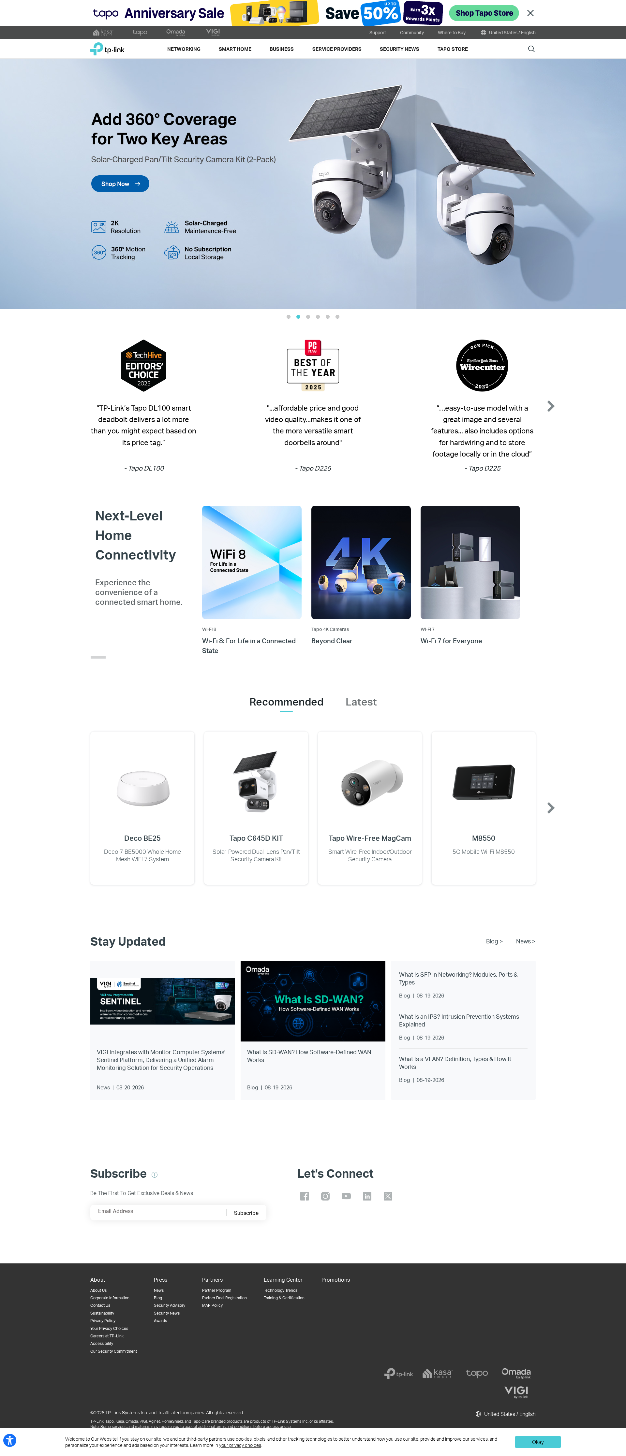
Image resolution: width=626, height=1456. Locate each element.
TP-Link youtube (346, 1196)
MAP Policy (212, 1305)
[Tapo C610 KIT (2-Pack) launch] (313, 184)
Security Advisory (169, 1305)
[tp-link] (398, 1373)
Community (412, 32)
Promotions (335, 1279)
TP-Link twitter (388, 1196)
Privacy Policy (102, 1320)
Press (160, 1279)
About (97, 1279)
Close (530, 13)
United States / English (512, 32)
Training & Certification (284, 1297)
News (159, 1290)
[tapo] (477, 1373)
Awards (160, 1320)
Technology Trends (280, 1290)
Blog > (494, 941)
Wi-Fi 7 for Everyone (451, 640)
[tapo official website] (140, 32)
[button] (24, 183)
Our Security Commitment (113, 1351)
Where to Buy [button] (452, 32)
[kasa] (437, 1373)
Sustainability (102, 1313)
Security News (167, 1313)
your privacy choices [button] (240, 1445)
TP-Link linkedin (367, 1196)
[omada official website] (176, 32)
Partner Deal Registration (224, 1297)
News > (526, 941)
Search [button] (531, 48)
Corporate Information (109, 1297)
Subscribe (246, 1212)
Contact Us (100, 1305)
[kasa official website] (103, 32)
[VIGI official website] (213, 32)
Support (377, 32)
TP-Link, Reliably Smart (107, 46)
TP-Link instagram (325, 1196)
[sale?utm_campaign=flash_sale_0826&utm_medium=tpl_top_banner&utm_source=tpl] (313, 13)
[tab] (286, 701)
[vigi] (516, 1392)
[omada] (516, 1373)
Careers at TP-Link (107, 1335)
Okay (538, 1441)
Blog (158, 1297)
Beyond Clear (331, 640)
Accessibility (101, 1343)
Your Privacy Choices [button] (109, 1328)
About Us (98, 1290)
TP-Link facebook (304, 1196)
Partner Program (216, 1290)
